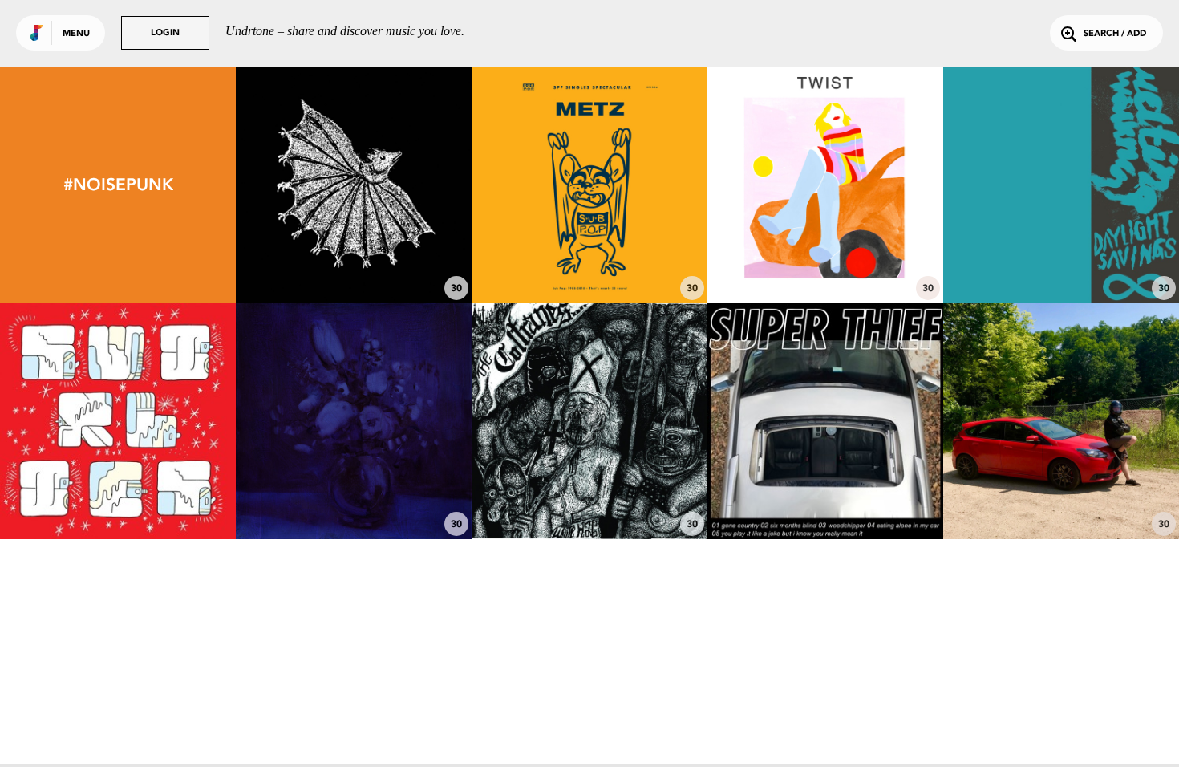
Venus (825, 259)
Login (165, 33)
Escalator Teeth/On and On (589, 259)
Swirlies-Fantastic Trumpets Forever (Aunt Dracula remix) (118, 487)
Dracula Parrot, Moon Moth (354, 259)
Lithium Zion (353, 495)
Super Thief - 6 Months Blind (825, 495)
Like (304, 184)
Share (403, 184)
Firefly (590, 495)
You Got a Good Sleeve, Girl (1061, 495)
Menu (76, 34)
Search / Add (1115, 34)
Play (353, 184)
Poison (1061, 259)
